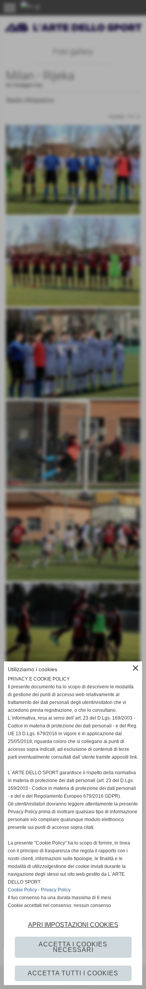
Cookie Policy (22, 890)
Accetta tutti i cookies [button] (73, 973)
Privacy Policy (55, 890)
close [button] (135, 668)
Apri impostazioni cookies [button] (73, 924)
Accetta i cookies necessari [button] (73, 947)
